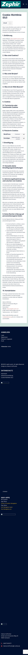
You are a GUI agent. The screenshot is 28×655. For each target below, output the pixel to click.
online (6, 346)
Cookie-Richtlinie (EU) (7, 377)
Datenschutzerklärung (7, 375)
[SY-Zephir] (11, 4)
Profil (2, 341)
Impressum (4, 373)
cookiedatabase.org (7, 317)
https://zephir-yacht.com (16, 38)
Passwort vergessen (6, 339)
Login (2, 335)
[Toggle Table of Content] (9, 23)
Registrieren (4, 337)
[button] (23, 4)
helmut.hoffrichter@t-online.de (11, 646)
